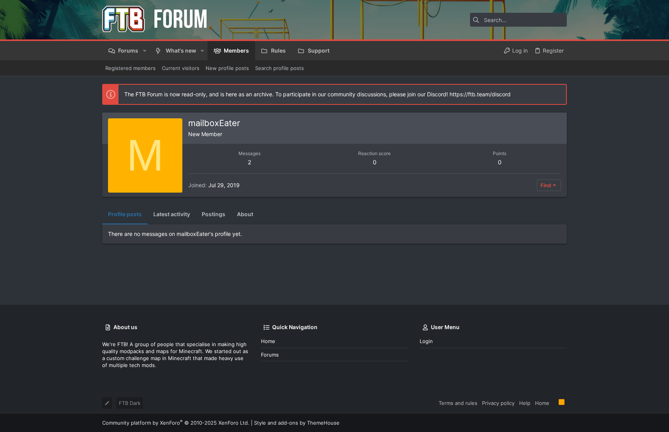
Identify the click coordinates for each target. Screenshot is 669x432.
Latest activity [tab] (171, 214)
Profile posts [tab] (125, 214)
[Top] (554, 402)
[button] (144, 51)
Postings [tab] (213, 214)
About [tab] (245, 214)
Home (268, 341)
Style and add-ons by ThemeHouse (297, 423)
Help (524, 403)
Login (426, 341)
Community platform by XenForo (175, 423)
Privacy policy (498, 403)
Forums (270, 355)
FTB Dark (130, 403)
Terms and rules (458, 403)
